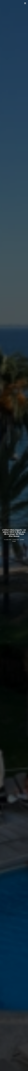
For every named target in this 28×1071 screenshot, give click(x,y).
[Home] (10, 5)
